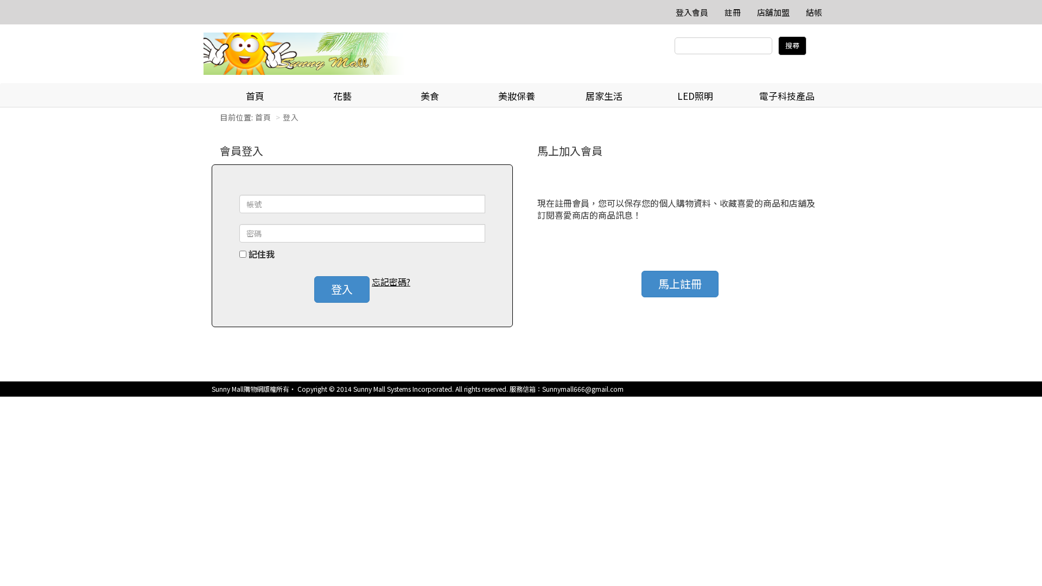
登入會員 (692, 12)
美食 (430, 96)
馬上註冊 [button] (680, 283)
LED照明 (695, 96)
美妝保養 (516, 96)
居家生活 (604, 96)
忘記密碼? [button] (391, 282)
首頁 (255, 96)
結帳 (814, 12)
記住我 (262, 254)
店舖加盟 (773, 12)
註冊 (733, 12)
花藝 (342, 96)
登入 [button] (342, 289)
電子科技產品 (787, 96)
